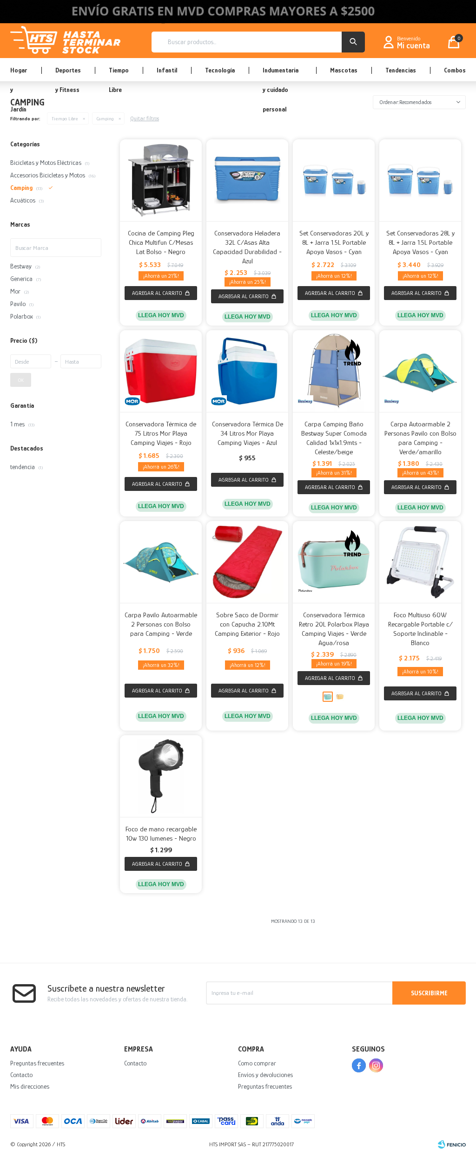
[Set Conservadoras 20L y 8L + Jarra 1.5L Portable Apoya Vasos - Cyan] (334, 180)
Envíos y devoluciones (265, 1074)
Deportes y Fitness (68, 73)
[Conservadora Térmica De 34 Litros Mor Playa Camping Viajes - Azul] (247, 371)
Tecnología (220, 70)
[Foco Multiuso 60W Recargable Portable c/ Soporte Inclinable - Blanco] (420, 562)
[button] (353, 42)
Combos (455, 70)
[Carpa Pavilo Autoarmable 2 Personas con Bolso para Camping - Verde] (161, 562)
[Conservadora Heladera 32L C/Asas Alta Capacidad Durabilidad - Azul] (247, 180)
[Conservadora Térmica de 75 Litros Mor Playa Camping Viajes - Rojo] (161, 371)
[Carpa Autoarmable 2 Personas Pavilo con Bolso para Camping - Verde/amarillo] (420, 371)
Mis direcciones (29, 1086)
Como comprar (257, 1063)
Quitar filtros (144, 118)
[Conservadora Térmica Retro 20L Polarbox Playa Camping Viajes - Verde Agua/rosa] (334, 562)
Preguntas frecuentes (37, 1063)
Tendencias (400, 70)
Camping (105, 118)
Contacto (21, 1074)
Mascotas (343, 70)
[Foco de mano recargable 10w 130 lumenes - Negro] (161, 776)
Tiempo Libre (119, 73)
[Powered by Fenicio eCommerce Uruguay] (452, 1144)
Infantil (167, 70)
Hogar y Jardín (18, 73)
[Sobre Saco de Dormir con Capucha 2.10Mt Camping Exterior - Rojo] (247, 562)
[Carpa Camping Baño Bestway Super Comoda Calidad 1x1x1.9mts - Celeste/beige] (334, 371)
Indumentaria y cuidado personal (280, 73)
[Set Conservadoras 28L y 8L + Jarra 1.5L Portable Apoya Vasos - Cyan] (420, 180)
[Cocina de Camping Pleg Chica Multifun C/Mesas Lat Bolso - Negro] (161, 180)
